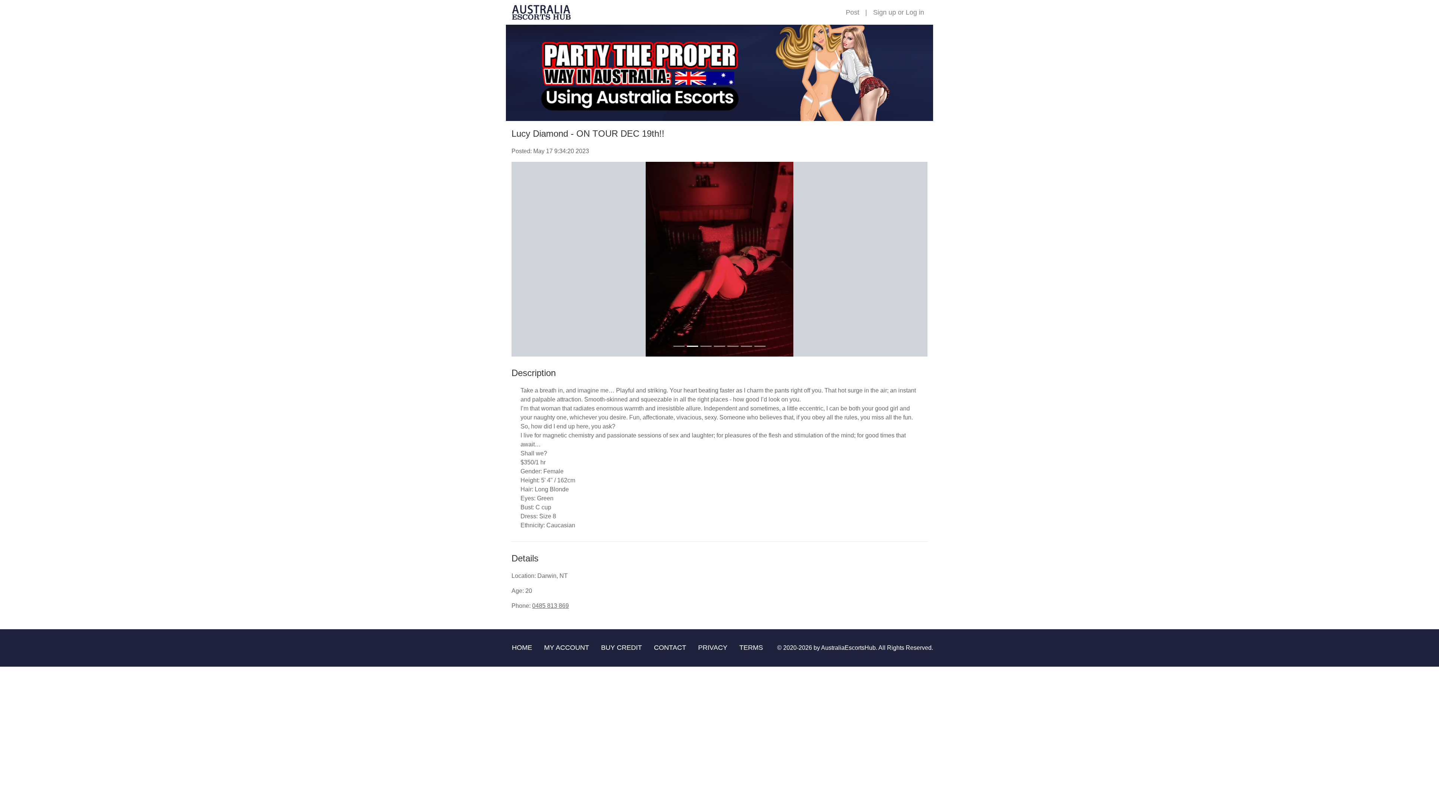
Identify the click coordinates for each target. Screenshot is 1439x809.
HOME (522, 647)
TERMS (751, 647)
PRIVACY (712, 647)
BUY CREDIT (621, 647)
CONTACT (670, 647)
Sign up (884, 12)
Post (852, 12)
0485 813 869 (550, 606)
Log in (915, 12)
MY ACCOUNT (566, 647)
